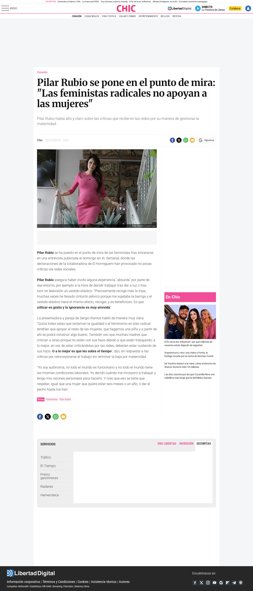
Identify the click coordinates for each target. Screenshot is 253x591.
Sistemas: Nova (82, 586)
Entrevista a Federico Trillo (69, 2)
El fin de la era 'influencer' (140, 2)
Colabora (235, 8)
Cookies (83, 582)
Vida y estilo (109, 16)
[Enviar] (185, 140)
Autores (124, 582)
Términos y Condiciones (59, 582)
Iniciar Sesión (248, 8)
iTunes (240, 582)
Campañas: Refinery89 (17, 586)
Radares (46, 486)
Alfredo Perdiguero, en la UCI (165, 2)
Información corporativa (23, 582)
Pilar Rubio (65, 399)
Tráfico (45, 457)
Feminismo (52, 399)
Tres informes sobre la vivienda (114, 2)
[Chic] (126, 8)
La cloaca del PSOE (90, 2)
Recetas (176, 16)
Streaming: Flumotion (62, 586)
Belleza (165, 16)
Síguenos (209, 140)
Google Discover (221, 582)
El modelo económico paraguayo (193, 2)
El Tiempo (48, 466)
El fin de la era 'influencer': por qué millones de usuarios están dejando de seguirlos (188, 344)
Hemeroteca (49, 495)
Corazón (77, 16)
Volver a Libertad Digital (179, 8)
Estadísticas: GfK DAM (40, 586)
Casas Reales (92, 16)
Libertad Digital (99, 573)
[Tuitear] (179, 140)
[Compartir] (172, 140)
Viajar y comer (127, 16)
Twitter (201, 582)
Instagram (207, 582)
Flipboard (227, 582)
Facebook (194, 582)
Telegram (234, 582)
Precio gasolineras (49, 476)
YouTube (214, 582)
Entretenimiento (148, 16)
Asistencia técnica (103, 582)
